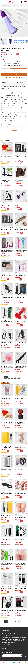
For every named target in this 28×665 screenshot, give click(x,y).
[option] (3, 41)
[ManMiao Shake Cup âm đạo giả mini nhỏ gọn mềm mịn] (7, 555)
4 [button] (15, 36)
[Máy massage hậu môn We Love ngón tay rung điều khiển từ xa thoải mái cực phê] (7, 335)
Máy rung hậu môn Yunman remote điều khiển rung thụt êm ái (20, 299)
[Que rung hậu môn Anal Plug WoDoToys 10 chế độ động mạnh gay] (7, 313)
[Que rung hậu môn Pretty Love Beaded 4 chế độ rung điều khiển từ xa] (7, 219)
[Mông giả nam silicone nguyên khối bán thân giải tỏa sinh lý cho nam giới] (7, 266)
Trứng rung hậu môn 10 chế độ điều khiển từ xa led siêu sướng (20, 344)
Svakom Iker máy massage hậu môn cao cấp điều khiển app (6, 205)
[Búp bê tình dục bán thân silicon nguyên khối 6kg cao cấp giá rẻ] (21, 438)
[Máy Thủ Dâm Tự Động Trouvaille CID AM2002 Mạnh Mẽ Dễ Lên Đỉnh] (7, 578)
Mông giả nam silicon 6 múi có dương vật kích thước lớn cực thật (20, 182)
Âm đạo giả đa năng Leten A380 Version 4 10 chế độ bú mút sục (7, 517)
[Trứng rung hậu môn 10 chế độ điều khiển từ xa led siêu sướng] (21, 335)
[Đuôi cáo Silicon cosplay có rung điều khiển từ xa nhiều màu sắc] (21, 219)
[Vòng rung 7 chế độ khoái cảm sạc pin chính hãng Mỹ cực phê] (7, 485)
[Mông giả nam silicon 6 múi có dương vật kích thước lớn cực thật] (21, 172)
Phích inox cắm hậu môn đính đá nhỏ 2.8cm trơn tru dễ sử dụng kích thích (20, 205)
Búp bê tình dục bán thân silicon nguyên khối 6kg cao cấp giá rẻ (21, 447)
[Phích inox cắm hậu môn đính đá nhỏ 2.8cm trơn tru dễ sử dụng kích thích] (21, 196)
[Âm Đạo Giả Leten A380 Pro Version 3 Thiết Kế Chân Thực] (21, 390)
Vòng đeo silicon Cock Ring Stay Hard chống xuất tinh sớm (20, 471)
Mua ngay (14, 74)
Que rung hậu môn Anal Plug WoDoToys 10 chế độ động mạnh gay (7, 321)
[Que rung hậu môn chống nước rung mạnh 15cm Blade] (21, 243)
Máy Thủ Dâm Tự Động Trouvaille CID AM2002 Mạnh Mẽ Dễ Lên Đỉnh (6, 588)
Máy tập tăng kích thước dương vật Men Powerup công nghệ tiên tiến (20, 612)
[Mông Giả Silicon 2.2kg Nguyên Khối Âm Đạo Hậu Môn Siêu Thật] (21, 555)
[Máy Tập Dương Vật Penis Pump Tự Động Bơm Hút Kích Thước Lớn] (21, 531)
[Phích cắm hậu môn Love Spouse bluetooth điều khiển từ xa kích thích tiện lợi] (7, 289)
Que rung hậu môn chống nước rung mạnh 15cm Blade (21, 252)
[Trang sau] (22, 377)
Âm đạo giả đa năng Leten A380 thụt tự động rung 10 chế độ (7, 447)
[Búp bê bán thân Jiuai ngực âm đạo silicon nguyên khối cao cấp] (21, 507)
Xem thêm (13, 130)
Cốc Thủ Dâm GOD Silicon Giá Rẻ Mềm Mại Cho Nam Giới (6, 400)
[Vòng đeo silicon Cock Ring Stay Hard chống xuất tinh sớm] (21, 461)
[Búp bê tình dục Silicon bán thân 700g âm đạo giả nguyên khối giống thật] (21, 485)
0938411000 (15, 77)
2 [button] (12, 36)
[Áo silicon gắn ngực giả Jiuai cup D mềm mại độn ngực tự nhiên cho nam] (7, 148)
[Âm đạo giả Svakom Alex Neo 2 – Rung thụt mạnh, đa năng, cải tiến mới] (21, 578)
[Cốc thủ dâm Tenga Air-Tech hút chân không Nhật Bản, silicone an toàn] (21, 414)
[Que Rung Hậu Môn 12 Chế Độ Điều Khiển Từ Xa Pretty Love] (21, 148)
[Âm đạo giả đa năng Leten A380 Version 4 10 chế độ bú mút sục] (7, 507)
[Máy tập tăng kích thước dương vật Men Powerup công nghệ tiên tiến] (21, 602)
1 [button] (11, 36)
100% (21, 82)
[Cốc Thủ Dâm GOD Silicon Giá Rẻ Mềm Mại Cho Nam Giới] (7, 390)
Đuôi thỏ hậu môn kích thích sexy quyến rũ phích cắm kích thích (7, 368)
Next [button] (26, 23)
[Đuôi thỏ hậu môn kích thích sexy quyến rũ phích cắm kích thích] (7, 358)
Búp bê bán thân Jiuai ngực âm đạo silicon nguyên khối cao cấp (20, 517)
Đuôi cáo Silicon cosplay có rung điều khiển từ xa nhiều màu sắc (20, 229)
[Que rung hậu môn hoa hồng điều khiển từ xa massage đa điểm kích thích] (21, 313)
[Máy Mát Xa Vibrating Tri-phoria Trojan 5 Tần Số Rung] (14, 23)
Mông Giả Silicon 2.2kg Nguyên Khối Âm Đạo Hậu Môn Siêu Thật (20, 565)
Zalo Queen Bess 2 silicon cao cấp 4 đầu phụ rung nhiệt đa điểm (7, 252)
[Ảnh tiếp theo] (27, 41)
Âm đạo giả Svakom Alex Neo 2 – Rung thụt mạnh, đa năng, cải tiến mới (21, 588)
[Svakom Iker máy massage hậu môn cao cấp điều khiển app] (7, 196)
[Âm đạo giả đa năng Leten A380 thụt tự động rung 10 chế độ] (7, 438)
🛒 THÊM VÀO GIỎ (18, 70)
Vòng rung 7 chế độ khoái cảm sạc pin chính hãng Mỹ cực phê (7, 493)
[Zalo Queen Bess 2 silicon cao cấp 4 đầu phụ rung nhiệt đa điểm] (7, 243)
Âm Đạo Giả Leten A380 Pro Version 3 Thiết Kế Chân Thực (20, 400)
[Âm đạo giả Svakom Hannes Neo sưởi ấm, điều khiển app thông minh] (7, 531)
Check (23, 655)
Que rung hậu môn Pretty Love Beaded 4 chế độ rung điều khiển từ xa (7, 229)
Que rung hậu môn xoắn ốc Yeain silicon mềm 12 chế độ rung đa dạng (20, 368)
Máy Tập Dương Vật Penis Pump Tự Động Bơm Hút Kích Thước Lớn (20, 541)
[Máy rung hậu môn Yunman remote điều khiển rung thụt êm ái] (21, 289)
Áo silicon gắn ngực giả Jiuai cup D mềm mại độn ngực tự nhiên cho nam (7, 158)
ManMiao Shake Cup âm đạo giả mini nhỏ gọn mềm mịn (7, 565)
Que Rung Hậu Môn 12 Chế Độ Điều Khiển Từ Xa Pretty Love (21, 158)
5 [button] (16, 36)
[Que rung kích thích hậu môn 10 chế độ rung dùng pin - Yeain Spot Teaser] (7, 172)
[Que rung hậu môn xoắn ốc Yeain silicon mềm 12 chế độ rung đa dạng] (21, 358)
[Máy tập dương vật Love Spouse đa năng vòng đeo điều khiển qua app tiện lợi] (7, 602)
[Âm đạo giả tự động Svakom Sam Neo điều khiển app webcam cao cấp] (7, 461)
